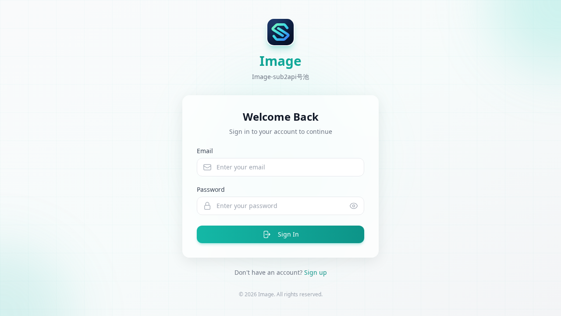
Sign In (288, 234)
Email (205, 151)
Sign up (315, 272)
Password (211, 189)
